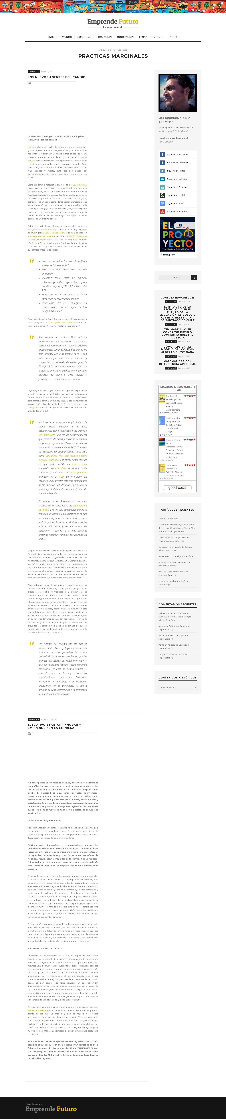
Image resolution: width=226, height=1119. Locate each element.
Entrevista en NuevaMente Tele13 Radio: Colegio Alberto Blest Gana (175, 616)
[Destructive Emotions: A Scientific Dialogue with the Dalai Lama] (162, 471)
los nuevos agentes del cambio (57, 77)
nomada (32, 147)
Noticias (34, 72)
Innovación (125, 37)
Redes (173, 37)
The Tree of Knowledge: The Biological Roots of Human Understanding (174, 403)
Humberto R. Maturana (170, 413)
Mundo (67, 37)
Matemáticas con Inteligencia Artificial (177, 363)
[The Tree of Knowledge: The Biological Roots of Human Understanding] (162, 402)
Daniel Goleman (167, 478)
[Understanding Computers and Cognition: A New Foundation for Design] (162, 424)
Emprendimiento (151, 37)
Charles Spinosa (167, 460)
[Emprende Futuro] (113, 23)
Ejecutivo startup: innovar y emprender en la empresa (54, 726)
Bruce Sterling (79, 184)
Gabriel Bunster (166, 613)
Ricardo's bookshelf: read (177, 388)
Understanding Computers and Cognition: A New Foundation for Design (174, 425)
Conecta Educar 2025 (178, 297)
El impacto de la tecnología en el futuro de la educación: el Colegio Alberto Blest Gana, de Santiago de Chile (178, 313)
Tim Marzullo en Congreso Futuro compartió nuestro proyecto (178, 333)
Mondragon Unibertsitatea (40, 236)
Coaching (84, 37)
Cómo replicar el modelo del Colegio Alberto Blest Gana (177, 349)
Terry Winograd (167, 434)
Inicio (52, 37)
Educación (104, 37)
